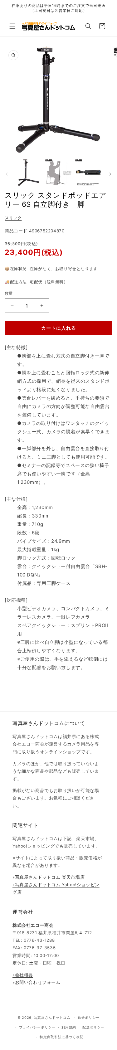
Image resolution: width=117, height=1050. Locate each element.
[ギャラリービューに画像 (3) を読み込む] (88, 172)
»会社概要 (22, 974)
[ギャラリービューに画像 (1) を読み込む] (28, 172)
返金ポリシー (89, 1017)
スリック (13, 218)
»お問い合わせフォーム (36, 982)
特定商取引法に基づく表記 (61, 1037)
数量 (9, 293)
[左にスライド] (7, 174)
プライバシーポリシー (37, 1027)
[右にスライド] (110, 174)
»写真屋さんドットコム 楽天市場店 (48, 877)
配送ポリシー (93, 1027)
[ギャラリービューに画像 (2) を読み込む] (58, 172)
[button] (12, 26)
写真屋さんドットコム (52, 1017)
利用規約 (68, 1027)
